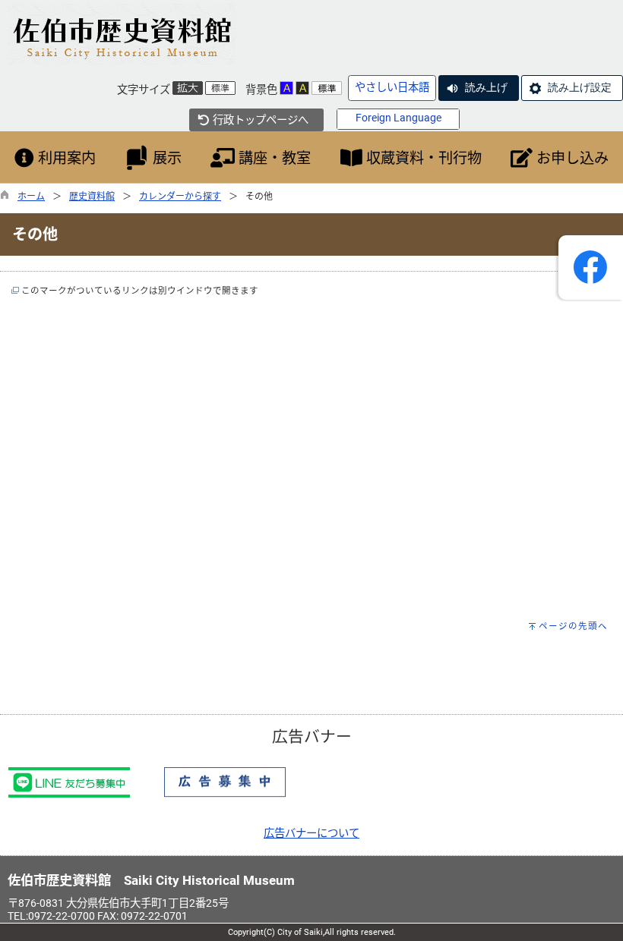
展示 (165, 158)
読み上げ (486, 87)
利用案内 (65, 158)
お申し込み (571, 158)
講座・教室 (273, 158)
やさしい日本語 (392, 87)
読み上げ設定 (580, 87)
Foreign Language (398, 118)
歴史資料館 (92, 196)
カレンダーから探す (180, 196)
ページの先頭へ (573, 626)
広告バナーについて (311, 833)
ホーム (31, 196)
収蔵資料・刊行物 (422, 158)
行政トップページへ (259, 120)
